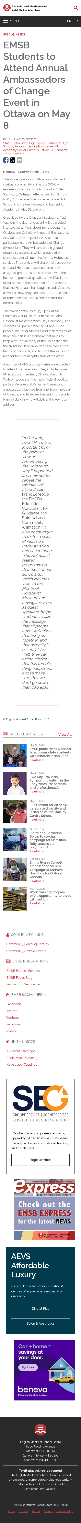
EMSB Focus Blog (19, 978)
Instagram (13, 1024)
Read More (37, 760)
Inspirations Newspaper (23, 984)
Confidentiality (64, 1511)
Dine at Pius (40, 1308)
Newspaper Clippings (21, 1064)
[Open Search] (76, 7)
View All (65, 734)
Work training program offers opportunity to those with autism (50, 895)
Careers (48, 1511)
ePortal (36, 1511)
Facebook (13, 1004)
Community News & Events (26, 951)
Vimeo (11, 1031)
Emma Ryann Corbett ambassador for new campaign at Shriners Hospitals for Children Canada (46, 870)
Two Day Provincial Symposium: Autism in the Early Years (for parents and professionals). (49, 782)
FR (76, 21)
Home (11, 1511)
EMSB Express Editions (23, 971)
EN (69, 21)
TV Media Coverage (20, 1051)
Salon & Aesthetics (40, 1323)
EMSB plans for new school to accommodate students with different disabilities (50, 752)
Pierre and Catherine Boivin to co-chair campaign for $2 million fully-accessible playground (48, 840)
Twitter (11, 1011)
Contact (23, 1511)
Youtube (12, 1018)
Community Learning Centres (27, 944)
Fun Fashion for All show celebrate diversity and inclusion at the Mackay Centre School (48, 810)
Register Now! (40, 1160)
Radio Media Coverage (22, 1058)
